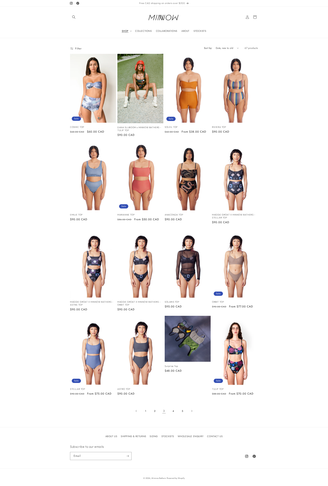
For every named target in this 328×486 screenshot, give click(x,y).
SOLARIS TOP (172, 301)
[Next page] (191, 411)
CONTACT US (215, 436)
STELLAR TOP (77, 389)
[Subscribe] (127, 456)
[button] (74, 17)
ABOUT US (111, 436)
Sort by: (208, 48)
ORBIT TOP (218, 301)
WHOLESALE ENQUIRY (191, 436)
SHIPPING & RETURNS (133, 436)
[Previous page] (136, 411)
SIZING (154, 436)
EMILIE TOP (76, 214)
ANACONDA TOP (174, 214)
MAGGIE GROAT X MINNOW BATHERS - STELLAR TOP (233, 216)
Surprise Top (171, 366)
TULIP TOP (218, 389)
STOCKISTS (167, 436)
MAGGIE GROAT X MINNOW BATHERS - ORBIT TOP (139, 303)
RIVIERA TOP (219, 127)
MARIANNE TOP (126, 214)
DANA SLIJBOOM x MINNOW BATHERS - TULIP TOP (139, 129)
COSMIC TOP (77, 127)
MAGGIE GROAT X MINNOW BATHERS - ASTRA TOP (91, 303)
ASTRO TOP (123, 389)
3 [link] (164, 411)
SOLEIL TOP (171, 127)
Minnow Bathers (159, 478)
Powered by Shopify (176, 478)
